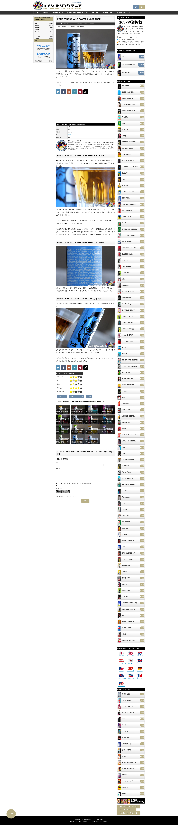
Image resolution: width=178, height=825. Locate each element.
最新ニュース (96, 12)
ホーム (37, 12)
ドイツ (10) (140, 671)
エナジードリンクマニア (91, 821)
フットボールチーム (126, 809)
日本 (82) (121, 656)
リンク (93, 819)
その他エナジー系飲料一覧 (128, 813)
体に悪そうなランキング (123, 12)
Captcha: (59, 489)
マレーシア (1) (121, 686)
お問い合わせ (100, 819)
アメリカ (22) (130, 656)
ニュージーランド (121, 678)
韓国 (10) (130, 663)
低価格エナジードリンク (76, 396)
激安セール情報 (107, 12)
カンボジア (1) (139, 663)
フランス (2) (140, 678)
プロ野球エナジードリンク (128, 806)
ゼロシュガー (62, 396)
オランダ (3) (140, 656)
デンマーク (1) (130, 671)
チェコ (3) (121, 671)
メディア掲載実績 (86, 819)
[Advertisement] (85, 109)
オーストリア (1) (121, 663)
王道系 (69, 134)
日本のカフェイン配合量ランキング (77, 12)
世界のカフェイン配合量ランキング (53, 12)
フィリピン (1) (130, 678)
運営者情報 (77, 819)
